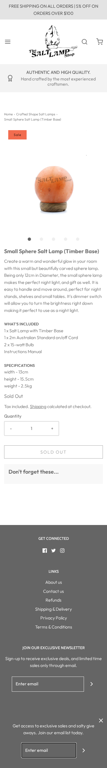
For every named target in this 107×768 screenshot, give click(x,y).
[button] (53, 179)
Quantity (12, 416)
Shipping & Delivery (53, 609)
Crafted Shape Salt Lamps (35, 114)
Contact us (53, 591)
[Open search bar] (84, 41)
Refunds (53, 600)
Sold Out (53, 452)
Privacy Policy (53, 618)
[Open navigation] (7, 41)
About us (53, 582)
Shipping (38, 406)
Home (8, 114)
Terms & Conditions (53, 627)
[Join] (91, 684)
